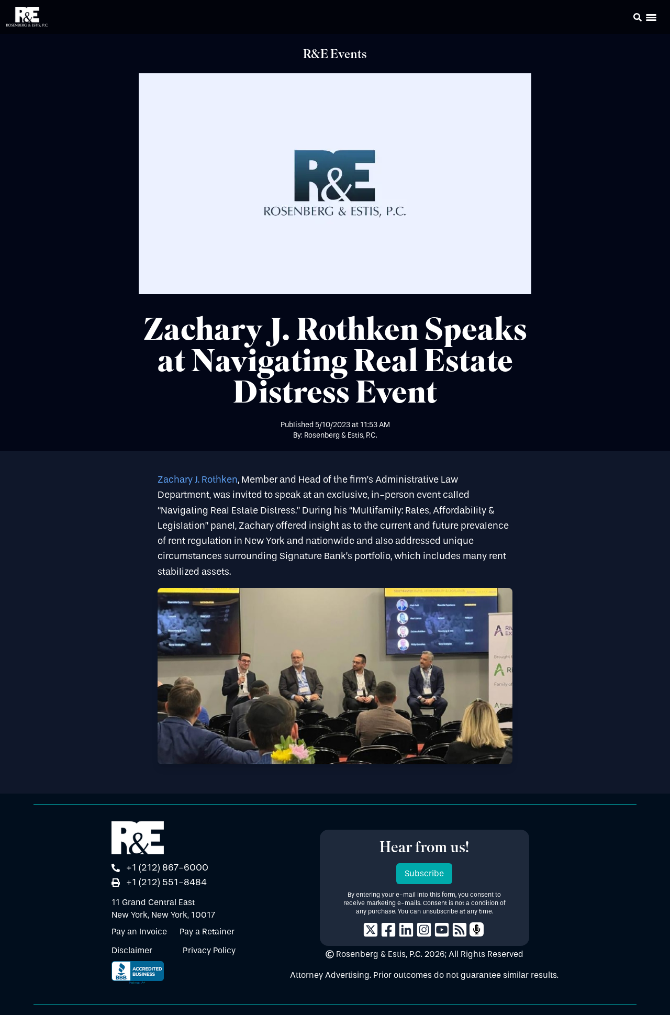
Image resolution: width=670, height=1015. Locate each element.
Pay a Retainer (207, 931)
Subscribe (424, 873)
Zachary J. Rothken (198, 479)
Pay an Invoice (139, 931)
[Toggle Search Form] (637, 17)
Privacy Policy (209, 950)
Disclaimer (131, 950)
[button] (623, 19)
